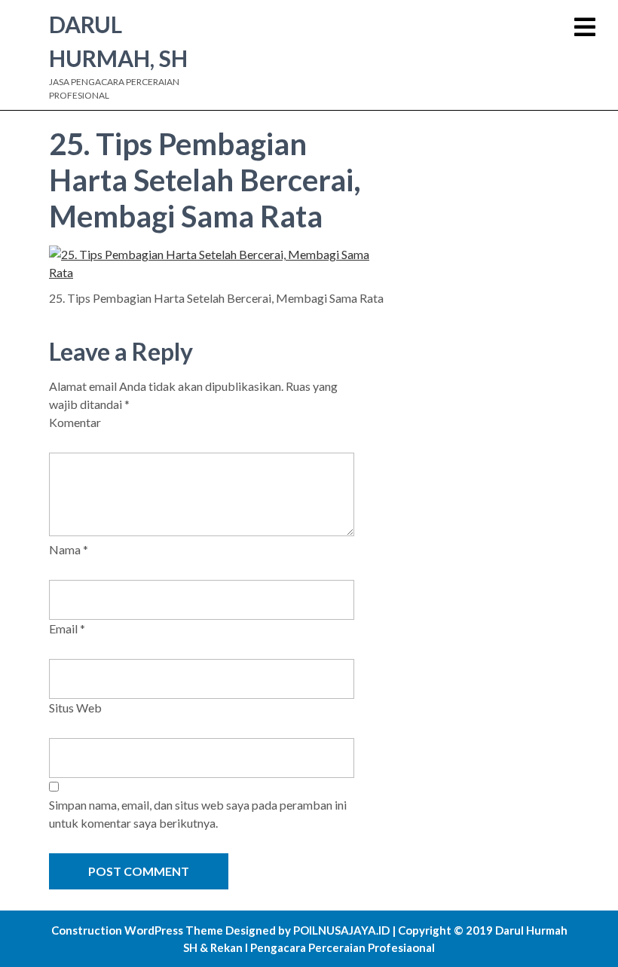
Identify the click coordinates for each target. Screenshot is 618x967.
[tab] (584, 28)
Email (67, 628)
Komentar (75, 422)
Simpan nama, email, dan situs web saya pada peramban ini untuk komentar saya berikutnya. (198, 814)
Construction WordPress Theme (137, 930)
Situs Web (75, 707)
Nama (68, 549)
